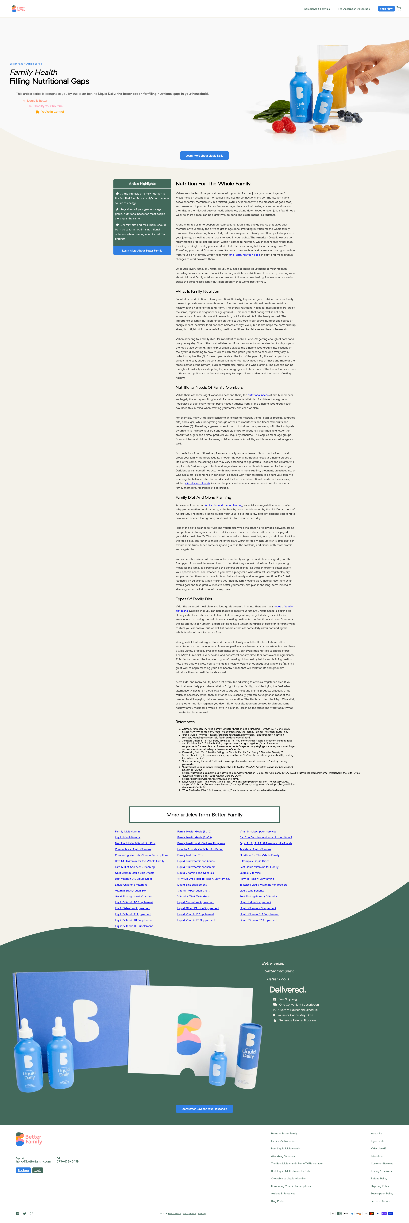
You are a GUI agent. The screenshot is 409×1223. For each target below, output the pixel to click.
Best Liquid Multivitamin (285, 1148)
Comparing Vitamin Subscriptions (291, 1186)
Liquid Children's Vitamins (131, 884)
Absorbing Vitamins (283, 1156)
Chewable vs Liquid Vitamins (133, 849)
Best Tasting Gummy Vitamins (259, 896)
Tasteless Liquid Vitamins (255, 849)
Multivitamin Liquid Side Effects (134, 872)
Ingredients (377, 1141)
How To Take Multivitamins (257, 878)
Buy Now (23, 1170)
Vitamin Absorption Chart (193, 890)
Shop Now (386, 8)
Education (376, 1156)
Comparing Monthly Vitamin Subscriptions (141, 855)
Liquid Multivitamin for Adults (196, 861)
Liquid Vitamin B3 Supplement (134, 926)
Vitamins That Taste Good (193, 896)
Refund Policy (379, 1178)
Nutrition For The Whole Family (259, 855)
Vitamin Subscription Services (258, 831)
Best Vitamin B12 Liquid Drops (133, 878)
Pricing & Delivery (381, 1171)
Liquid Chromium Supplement (195, 902)
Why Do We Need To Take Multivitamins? (203, 878)
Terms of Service (380, 1201)
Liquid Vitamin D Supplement (195, 914)
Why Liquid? (378, 1148)
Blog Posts (277, 1201)
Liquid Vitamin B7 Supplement (258, 920)
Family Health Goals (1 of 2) (194, 831)
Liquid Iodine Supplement (255, 902)
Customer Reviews (382, 1163)
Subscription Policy (382, 1193)
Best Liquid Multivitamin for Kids (135, 843)
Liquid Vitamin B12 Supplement (259, 914)
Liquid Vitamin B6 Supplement (134, 902)
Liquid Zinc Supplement (192, 884)
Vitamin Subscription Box (130, 890)
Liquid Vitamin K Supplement (258, 908)
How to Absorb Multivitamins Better (200, 849)
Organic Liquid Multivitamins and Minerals (266, 843)
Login (38, 1170)
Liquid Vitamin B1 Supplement (134, 920)
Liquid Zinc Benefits (252, 890)
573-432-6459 (68, 1161)
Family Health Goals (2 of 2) (194, 837)
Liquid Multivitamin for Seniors (196, 867)
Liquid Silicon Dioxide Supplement (198, 908)
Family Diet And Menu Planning (135, 867)
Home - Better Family (284, 1133)
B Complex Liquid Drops (254, 861)
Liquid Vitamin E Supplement (133, 914)
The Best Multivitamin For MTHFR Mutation (297, 1163)
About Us (376, 1133)
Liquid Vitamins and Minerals (195, 872)
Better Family (174, 1213)
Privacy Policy (189, 1213)
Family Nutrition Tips (190, 855)
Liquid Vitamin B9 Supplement (196, 920)
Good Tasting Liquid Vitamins (133, 896)
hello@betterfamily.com (33, 1161)
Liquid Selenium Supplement (132, 908)
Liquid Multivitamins (127, 837)
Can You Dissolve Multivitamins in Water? (266, 837)
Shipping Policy (380, 1186)
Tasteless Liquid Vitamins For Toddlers (263, 884)
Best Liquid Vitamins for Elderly (259, 867)
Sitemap (202, 1213)
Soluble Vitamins (250, 872)
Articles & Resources (283, 1193)
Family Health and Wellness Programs (201, 843)
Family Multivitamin (127, 831)
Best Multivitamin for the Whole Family (139, 861)
